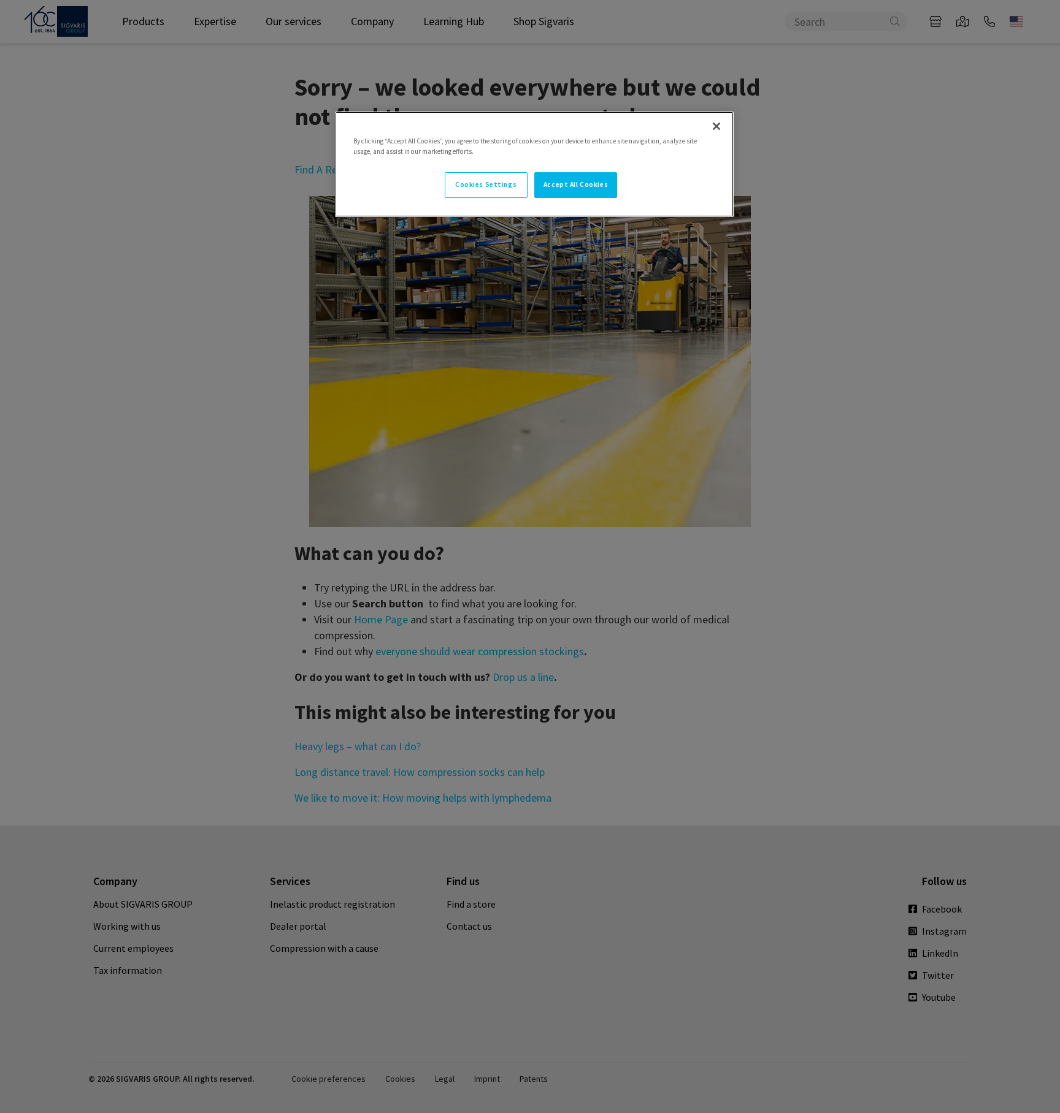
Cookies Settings (486, 184)
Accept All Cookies (575, 184)
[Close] (716, 126)
